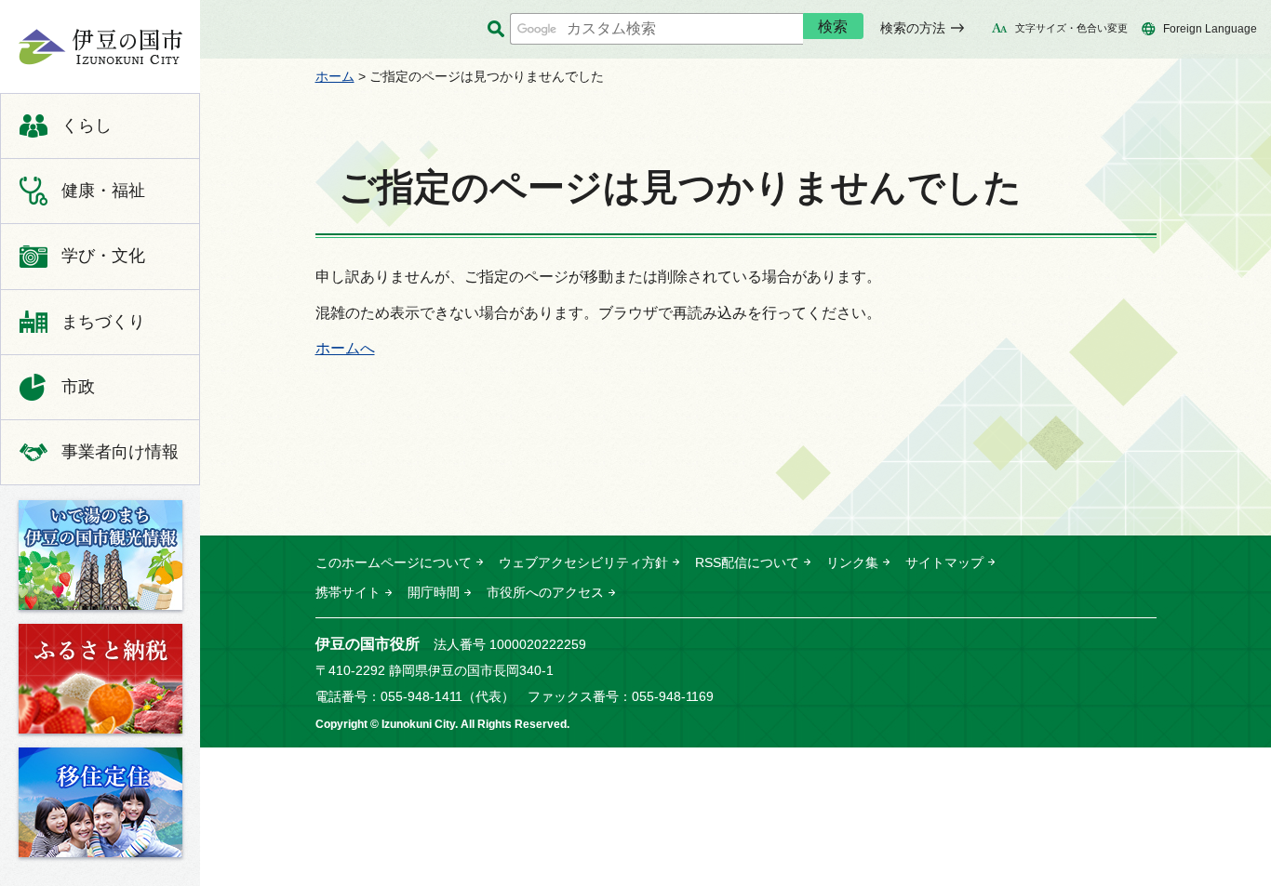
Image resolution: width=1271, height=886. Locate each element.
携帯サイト (348, 592)
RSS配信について (747, 562)
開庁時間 (434, 592)
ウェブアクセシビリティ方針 (583, 562)
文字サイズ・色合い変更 (1071, 27)
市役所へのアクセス (545, 592)
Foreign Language (1210, 28)
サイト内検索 (495, 29)
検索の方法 (912, 27)
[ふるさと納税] (100, 679)
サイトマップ (944, 562)
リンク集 (852, 562)
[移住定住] (100, 802)
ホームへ (345, 348)
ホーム (335, 76)
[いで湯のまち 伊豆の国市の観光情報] (100, 555)
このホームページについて (393, 562)
